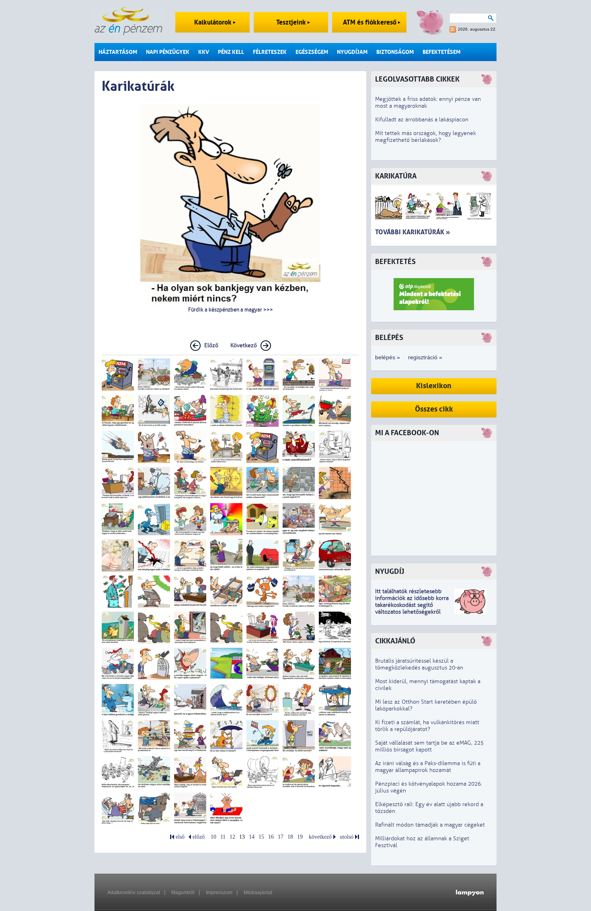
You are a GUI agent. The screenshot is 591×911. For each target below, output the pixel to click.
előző (199, 837)
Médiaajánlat (258, 892)
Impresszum (219, 892)
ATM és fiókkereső (370, 22)
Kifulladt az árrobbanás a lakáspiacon (421, 119)
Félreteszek (270, 52)
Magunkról (183, 892)
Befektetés (395, 262)
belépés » (387, 357)
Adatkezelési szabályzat (133, 892)
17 (280, 837)
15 (261, 837)
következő (320, 837)
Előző (211, 345)
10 (213, 837)
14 (251, 837)
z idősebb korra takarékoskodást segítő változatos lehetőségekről (412, 605)
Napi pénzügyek (167, 52)
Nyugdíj (389, 571)
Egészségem (312, 52)
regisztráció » (425, 357)
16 (271, 837)
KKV (203, 52)
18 (290, 837)
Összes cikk (434, 409)
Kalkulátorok (213, 22)
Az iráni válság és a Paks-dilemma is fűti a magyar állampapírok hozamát (427, 767)
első (180, 837)
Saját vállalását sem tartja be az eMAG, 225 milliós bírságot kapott (429, 746)
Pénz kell (231, 52)
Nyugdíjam (352, 52)
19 (300, 837)
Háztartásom (117, 52)
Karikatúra (396, 176)
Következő (243, 345)
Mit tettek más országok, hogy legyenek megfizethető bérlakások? (425, 136)
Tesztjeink (292, 22)
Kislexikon (433, 386)
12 (232, 837)
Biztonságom (395, 52)
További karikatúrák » (412, 232)
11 (223, 837)
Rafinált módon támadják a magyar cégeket (430, 824)
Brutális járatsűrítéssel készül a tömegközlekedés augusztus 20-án (419, 664)
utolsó (346, 837)
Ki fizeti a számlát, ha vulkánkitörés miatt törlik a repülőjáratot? (427, 726)
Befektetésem (441, 52)
